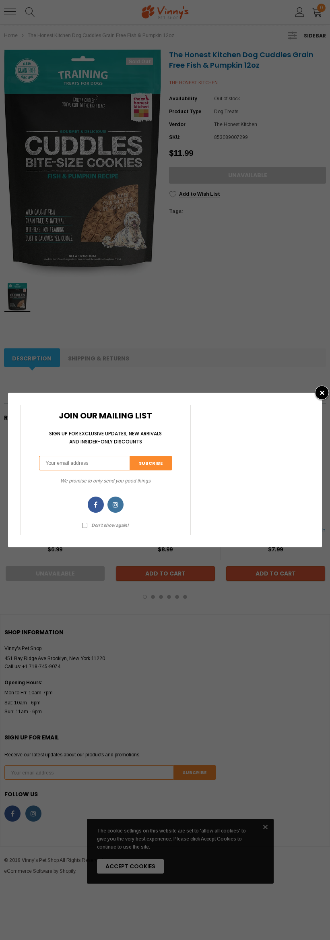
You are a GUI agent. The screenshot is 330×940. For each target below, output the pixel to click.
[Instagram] (115, 505)
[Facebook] (96, 505)
